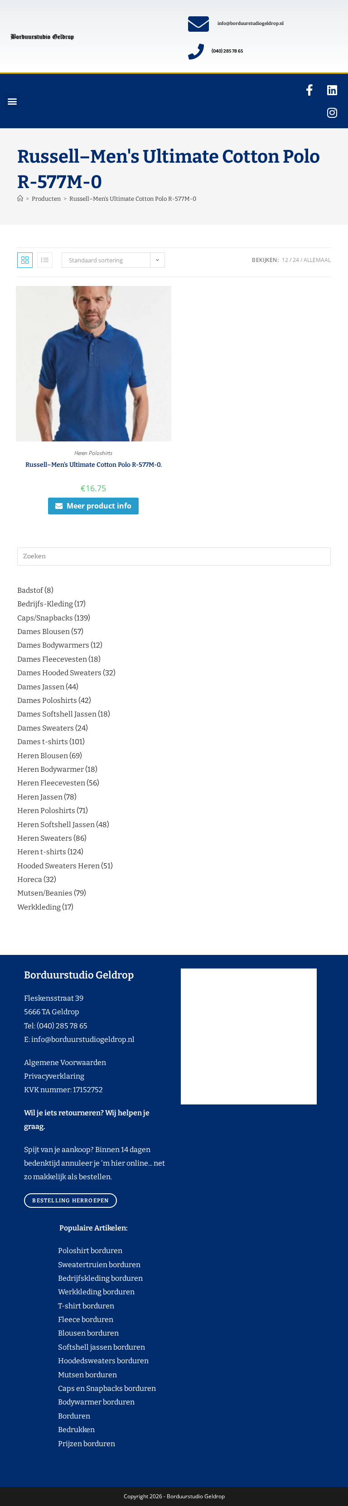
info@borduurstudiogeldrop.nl (251, 23)
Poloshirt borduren (85, 1250)
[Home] (20, 198)
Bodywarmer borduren (79, 1402)
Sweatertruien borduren (82, 1264)
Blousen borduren (71, 1333)
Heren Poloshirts (93, 453)
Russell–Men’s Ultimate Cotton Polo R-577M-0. (93, 465)
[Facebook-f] (309, 89)
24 (296, 260)
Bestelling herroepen (70, 1200)
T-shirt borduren (69, 1306)
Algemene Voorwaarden (65, 1062)
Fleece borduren (68, 1319)
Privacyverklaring (54, 1076)
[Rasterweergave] (25, 260)
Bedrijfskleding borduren (83, 1278)
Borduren (79, 1416)
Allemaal (317, 260)
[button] (12, 101)
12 (285, 260)
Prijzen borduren (69, 1443)
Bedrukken (59, 1429)
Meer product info (99, 506)
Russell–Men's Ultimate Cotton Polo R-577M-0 (132, 198)
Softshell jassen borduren (84, 1347)
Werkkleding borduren (79, 1292)
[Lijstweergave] (45, 260)
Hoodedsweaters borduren (86, 1360)
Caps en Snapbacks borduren (90, 1388)
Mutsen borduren (84, 1374)
